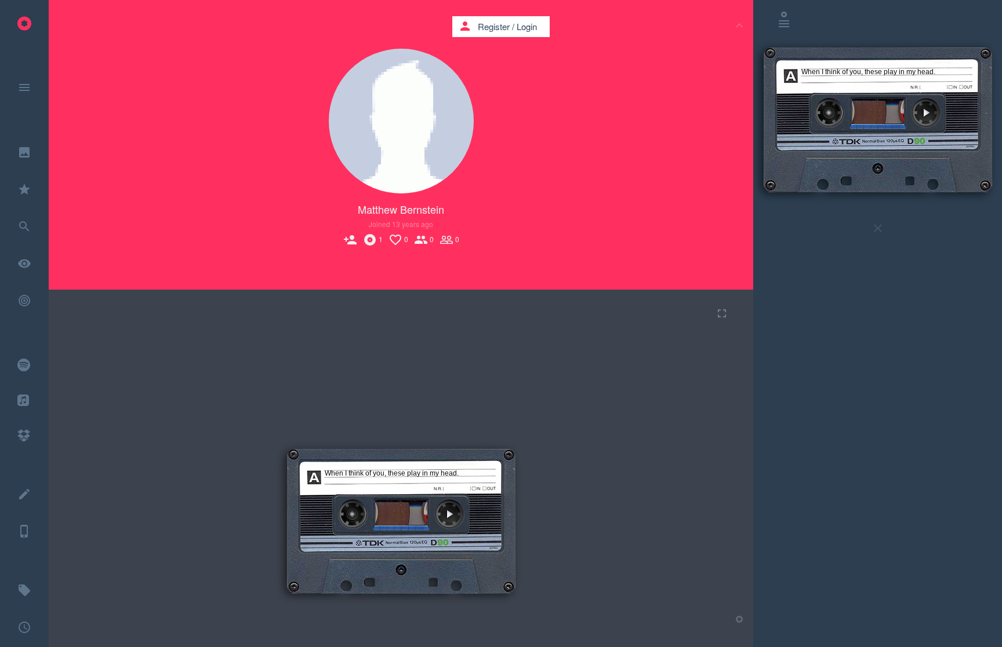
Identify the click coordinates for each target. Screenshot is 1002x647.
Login (527, 26)
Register (494, 26)
